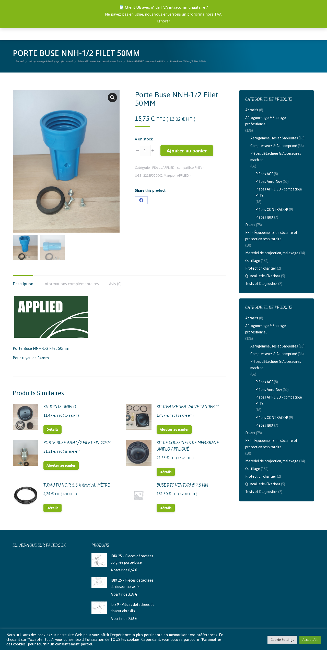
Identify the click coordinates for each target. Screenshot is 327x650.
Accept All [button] (310, 640)
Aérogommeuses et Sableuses (274, 138)
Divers (250, 225)
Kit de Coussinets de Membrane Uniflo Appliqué (188, 446)
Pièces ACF (264, 174)
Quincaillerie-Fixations (262, 276)
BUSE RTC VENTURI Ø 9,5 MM (182, 485)
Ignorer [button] (163, 21)
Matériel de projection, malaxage (271, 253)
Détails (52, 429)
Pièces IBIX (264, 217)
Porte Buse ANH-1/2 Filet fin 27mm (77, 443)
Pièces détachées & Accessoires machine (275, 156)
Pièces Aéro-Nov (268, 181)
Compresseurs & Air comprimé (273, 146)
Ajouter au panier (187, 150)
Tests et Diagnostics (261, 284)
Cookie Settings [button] (282, 640)
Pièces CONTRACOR (271, 210)
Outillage (252, 261)
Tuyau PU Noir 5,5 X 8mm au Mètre (76, 485)
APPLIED (183, 175)
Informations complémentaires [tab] (71, 284)
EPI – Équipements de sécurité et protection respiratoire (271, 236)
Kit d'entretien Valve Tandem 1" (188, 407)
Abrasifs (251, 110)
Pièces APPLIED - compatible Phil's (177, 168)
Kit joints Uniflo (59, 407)
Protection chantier (260, 268)
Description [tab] (23, 284)
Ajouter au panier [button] (174, 429)
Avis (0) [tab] (115, 284)
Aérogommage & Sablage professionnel (265, 121)
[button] (112, 97)
